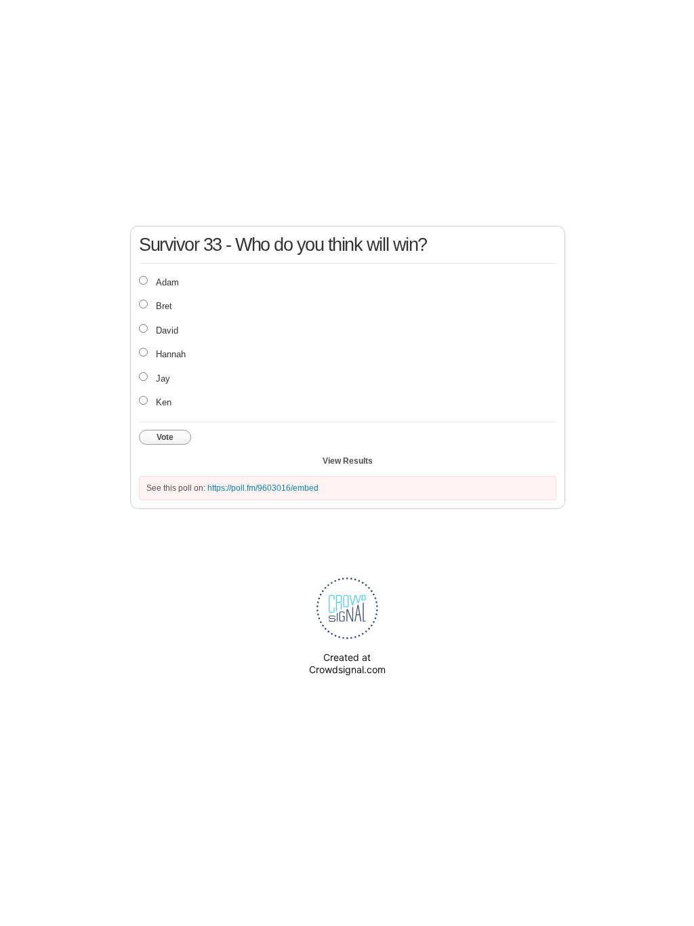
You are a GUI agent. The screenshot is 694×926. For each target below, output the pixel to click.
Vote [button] (165, 437)
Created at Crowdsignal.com (347, 663)
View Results (348, 461)
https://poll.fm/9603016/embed (263, 488)
